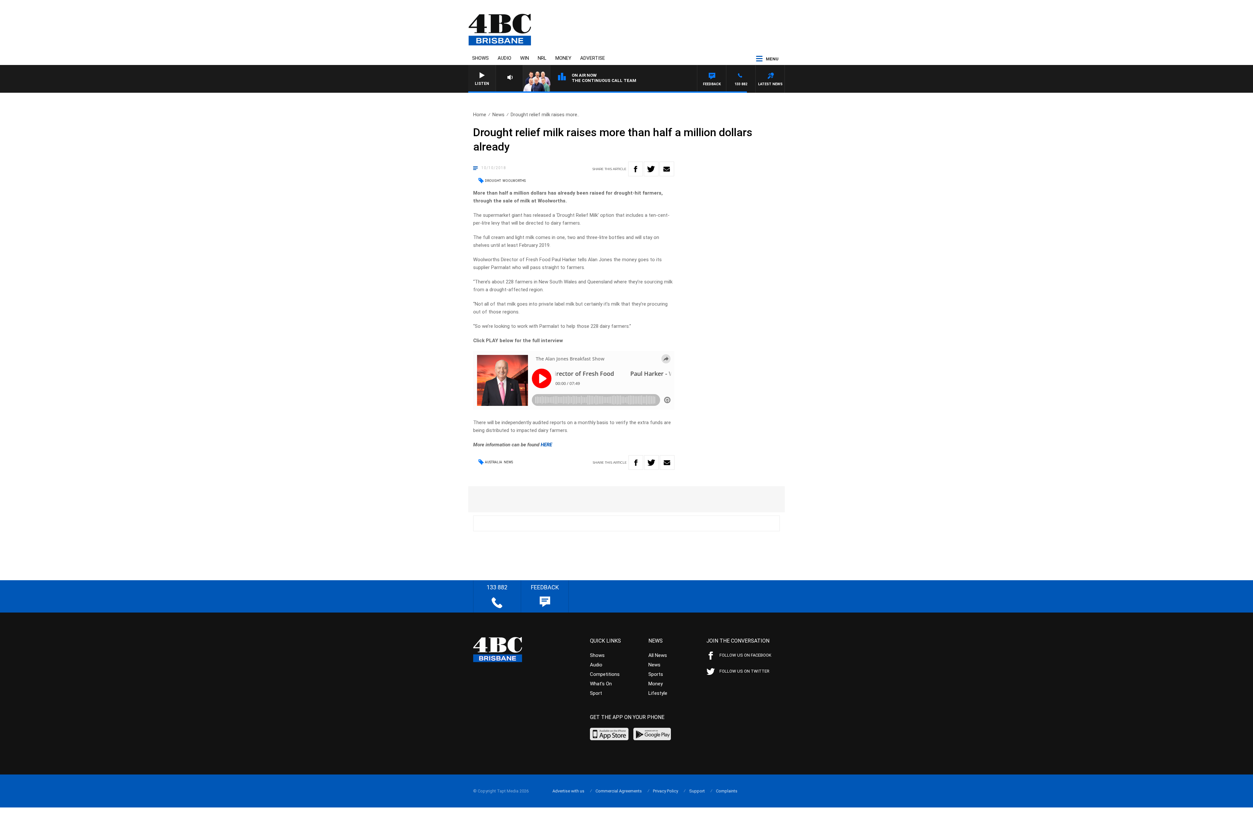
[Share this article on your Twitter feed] (651, 169)
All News (657, 655)
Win (524, 58)
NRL (542, 58)
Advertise (592, 58)
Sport (596, 693)
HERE (546, 445)
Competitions (605, 674)
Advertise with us (568, 791)
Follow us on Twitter (744, 671)
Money (563, 58)
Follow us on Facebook (745, 655)
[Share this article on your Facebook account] (635, 169)
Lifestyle (657, 693)
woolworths (514, 181)
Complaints (726, 791)
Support (697, 791)
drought (493, 181)
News (498, 115)
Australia (493, 462)
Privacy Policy (665, 791)
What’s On (601, 684)
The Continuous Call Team (604, 80)
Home (479, 115)
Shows (480, 58)
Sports (655, 674)
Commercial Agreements (619, 791)
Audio (504, 58)
